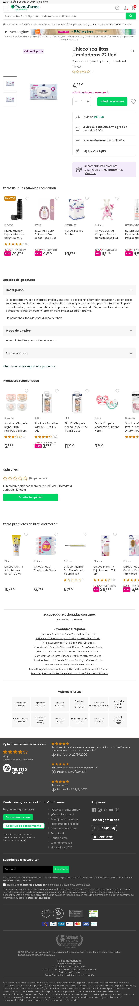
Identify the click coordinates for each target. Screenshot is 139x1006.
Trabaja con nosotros (64, 819)
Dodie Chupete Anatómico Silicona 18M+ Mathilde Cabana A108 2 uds (68, 669)
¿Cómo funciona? (62, 814)
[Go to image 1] (10, 83)
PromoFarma (14, 24)
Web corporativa (61, 843)
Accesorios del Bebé (55, 24)
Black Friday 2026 (61, 847)
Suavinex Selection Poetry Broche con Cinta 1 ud (68, 664)
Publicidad (57, 833)
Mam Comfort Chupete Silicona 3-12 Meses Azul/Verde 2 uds (68, 655)
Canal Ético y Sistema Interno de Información (69, 975)
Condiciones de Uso (69, 963)
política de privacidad (32, 884)
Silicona (77, 619)
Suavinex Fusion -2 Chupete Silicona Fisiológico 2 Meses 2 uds (67, 660)
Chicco (76, 67)
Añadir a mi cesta (112, 101)
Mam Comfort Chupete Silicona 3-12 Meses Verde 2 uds (67, 651)
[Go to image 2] (10, 99)
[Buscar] (131, 16)
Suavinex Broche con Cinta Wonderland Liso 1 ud (68, 634)
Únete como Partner (64, 828)
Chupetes (74, 24)
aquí (23, 840)
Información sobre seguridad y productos (29, 366)
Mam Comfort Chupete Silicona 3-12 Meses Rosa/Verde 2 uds (68, 647)
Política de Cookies (69, 972)
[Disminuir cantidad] (76, 101)
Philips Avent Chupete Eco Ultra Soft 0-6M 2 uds (68, 642)
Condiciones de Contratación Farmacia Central (69, 969)
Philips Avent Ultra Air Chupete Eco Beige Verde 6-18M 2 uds (68, 638)
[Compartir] (132, 50)
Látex (84, 24)
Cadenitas (63, 619)
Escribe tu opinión (31, 497)
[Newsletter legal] (5, 884)
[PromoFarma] (25, 8)
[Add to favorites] (133, 101)
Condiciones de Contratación (69, 966)
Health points (59, 838)
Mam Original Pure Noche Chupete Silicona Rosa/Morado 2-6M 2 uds (69, 673)
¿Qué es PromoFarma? (65, 809)
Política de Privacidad (38, 897)
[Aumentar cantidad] (88, 101)
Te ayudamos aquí (18, 817)
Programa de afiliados (65, 824)
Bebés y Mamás (32, 24)
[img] (43, 92)
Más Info (90, 173)
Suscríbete (61, 869)
